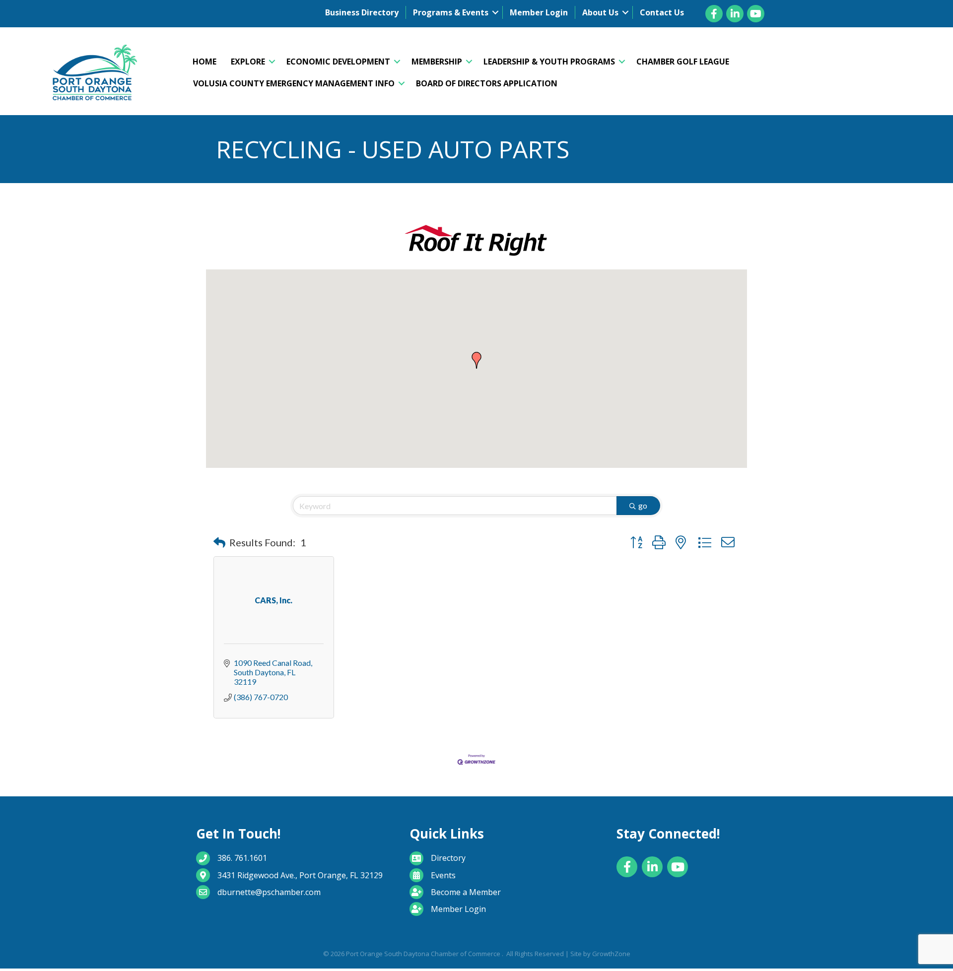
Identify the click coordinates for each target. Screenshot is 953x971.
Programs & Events (450, 12)
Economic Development (338, 61)
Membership (436, 61)
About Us (600, 12)
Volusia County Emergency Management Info (294, 83)
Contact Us (662, 12)
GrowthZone (611, 953)
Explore (248, 61)
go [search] (642, 505)
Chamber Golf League (682, 61)
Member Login (539, 12)
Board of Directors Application (486, 83)
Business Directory (362, 12)
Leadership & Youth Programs (549, 61)
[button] (476, 360)
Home (204, 61)
